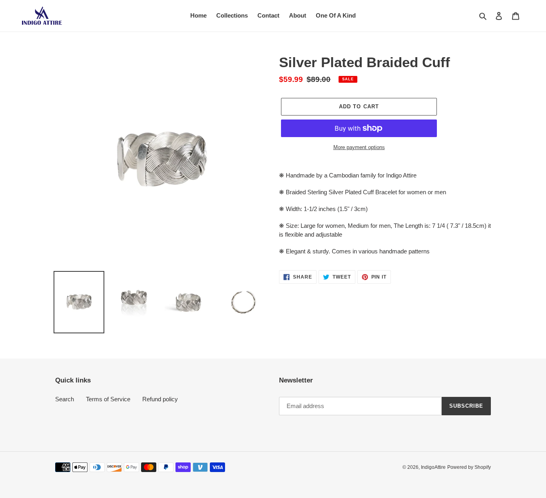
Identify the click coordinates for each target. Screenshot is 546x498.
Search (64, 399)
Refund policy (160, 399)
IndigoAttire (433, 467)
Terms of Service (108, 399)
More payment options (359, 147)
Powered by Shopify (469, 467)
